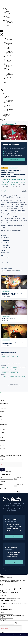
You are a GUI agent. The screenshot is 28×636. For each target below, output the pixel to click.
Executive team (9, 21)
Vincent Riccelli (14, 372)
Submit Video (9, 13)
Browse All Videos (3, 421)
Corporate (8, 17)
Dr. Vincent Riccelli (5, 179)
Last (16, 623)
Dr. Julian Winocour (13, 182)
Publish (4, 12)
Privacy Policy (2, 432)
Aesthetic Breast (17, 121)
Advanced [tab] (11, 190)
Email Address (20, 477)
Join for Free (3, 119)
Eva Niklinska (14, 367)
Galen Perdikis (22, 367)
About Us (5, 20)
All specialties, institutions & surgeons (16, 376)
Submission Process (3, 424)
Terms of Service (3, 445)
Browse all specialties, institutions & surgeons (14, 634)
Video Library (9, 9)
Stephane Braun (5, 372)
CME (5, 27)
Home (2, 121)
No (14, 562)
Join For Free (6, 81)
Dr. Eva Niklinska (15, 179)
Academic (8, 19)
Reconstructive (5, 358)
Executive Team (9, 73)
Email (1, 617)
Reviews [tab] (18, 190)
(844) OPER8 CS (3, 413)
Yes (14, 536)
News (7, 24)
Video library (8, 121)
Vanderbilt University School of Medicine (11, 363)
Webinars (8, 11)
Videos (4, 8)
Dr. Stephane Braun (10, 181)
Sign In (4, 82)
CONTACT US (2, 448)
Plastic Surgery (15, 356)
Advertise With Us (3, 408)
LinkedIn (2, 612)
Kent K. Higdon (14, 369)
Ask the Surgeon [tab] (24, 191)
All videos (4, 376)
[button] (2, 33)
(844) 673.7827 (2, 416)
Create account (14, 159)
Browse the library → (21, 269)
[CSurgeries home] (14, 1)
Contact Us (8, 25)
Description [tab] (4, 190)
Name (1, 477)
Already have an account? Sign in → (11, 163)
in (16, 186)
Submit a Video (9, 65)
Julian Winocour (5, 369)
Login (4, 63)
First (16, 622)
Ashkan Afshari (5, 367)
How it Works (9, 15)
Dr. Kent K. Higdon (19, 181)
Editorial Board (9, 22)
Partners (5, 16)
